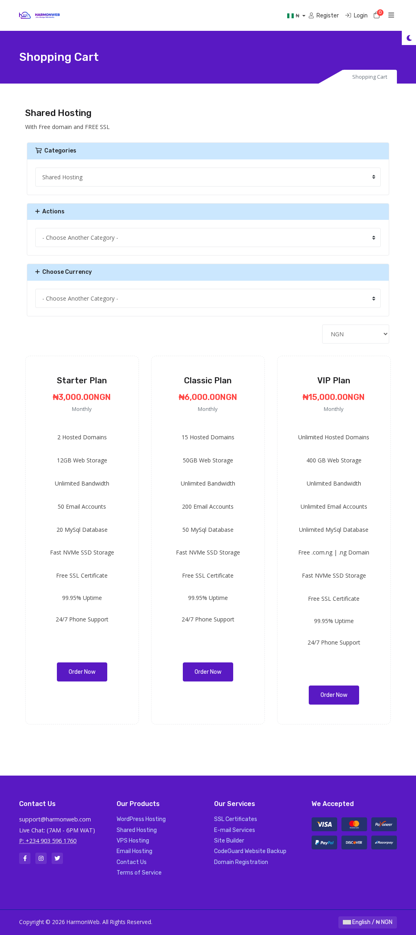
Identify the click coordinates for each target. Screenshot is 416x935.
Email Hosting (134, 851)
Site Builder (229, 840)
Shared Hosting (137, 830)
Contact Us (132, 862)
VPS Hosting (133, 840)
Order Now (82, 671)
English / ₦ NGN (371, 922)
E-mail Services (234, 830)
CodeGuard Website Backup (250, 851)
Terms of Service (139, 872)
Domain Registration (241, 862)
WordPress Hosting (141, 819)
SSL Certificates (235, 819)
